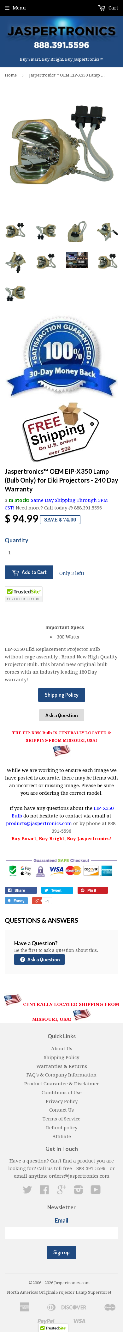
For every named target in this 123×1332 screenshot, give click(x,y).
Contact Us (61, 1110)
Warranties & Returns (61, 1066)
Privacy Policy (62, 1101)
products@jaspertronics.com (39, 823)
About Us (61, 1048)
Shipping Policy (62, 694)
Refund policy (61, 1128)
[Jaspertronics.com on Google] (61, 1192)
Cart (112, 8)
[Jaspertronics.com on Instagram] (78, 1192)
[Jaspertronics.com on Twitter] (27, 1192)
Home (11, 75)
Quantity (16, 540)
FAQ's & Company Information (61, 1075)
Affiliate (61, 1136)
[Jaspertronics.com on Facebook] (44, 1192)
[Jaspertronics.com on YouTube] (96, 1192)
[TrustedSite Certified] (24, 594)
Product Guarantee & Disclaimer (61, 1084)
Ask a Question (61, 715)
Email (61, 1220)
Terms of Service (61, 1119)
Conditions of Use (62, 1092)
